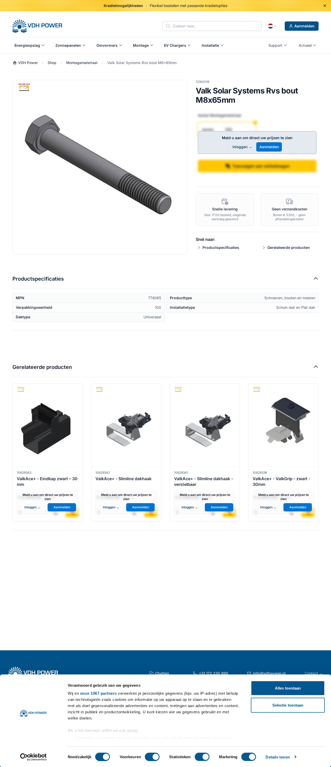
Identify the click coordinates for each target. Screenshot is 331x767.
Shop (52, 62)
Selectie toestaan (288, 705)
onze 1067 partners (98, 693)
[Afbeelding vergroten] (100, 167)
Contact (314, 673)
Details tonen (278, 757)
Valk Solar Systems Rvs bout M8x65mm (142, 62)
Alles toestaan (288, 688)
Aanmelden (304, 26)
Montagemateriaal (81, 62)
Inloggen (242, 147)
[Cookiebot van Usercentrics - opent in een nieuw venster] (33, 757)
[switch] (152, 757)
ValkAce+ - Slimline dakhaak (123, 478)
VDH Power (27, 62)
